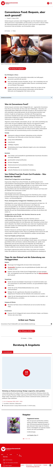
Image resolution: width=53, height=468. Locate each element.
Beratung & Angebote (16, 69)
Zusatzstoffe (11, 267)
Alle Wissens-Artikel (26, 331)
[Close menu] (19, 455)
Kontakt (45, 465)
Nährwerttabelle (43, 273)
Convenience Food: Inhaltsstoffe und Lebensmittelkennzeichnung (18, 324)
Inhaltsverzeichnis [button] (6, 97)
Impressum (21, 465)
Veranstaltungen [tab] (7, 352)
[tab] (23, 438)
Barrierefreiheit (37, 465)
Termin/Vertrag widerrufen (33, 466)
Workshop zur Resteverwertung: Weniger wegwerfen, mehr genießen (23, 391)
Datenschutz (29, 465)
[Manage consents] (50, 465)
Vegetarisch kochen (33, 418)
